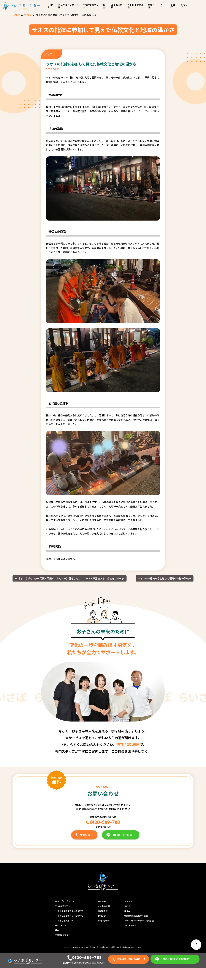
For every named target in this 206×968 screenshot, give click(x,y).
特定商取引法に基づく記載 (136, 915)
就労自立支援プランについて (70, 915)
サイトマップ (130, 925)
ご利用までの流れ (135, 6)
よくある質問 (116, 6)
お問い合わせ (104, 920)
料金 (104, 6)
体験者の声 (103, 910)
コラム (162, 6)
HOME (50, 6)
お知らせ (151, 6)
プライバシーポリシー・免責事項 (139, 920)
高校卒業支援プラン (66, 920)
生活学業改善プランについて (70, 910)
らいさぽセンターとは (68, 6)
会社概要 (102, 901)
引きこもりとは (62, 925)
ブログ (172, 6)
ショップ (184, 6)
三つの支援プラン (90, 6)
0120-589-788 (105, 822)
